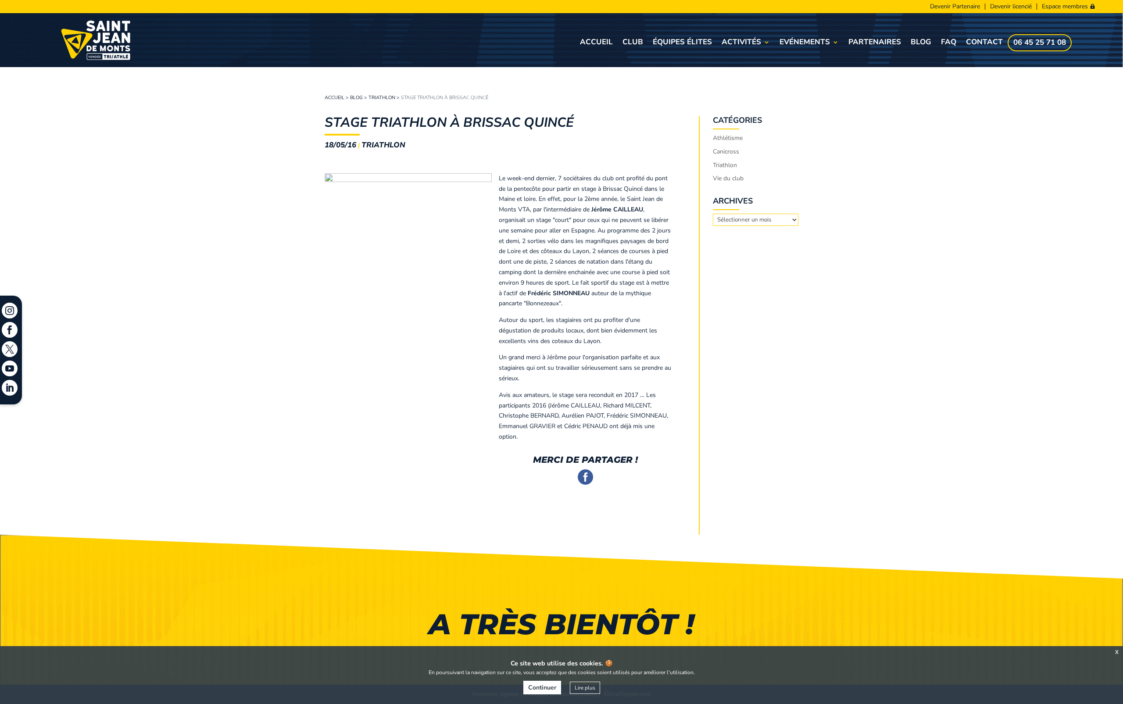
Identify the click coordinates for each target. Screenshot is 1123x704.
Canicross (726, 151)
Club (632, 43)
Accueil (596, 43)
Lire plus (585, 687)
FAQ (948, 43)
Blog (921, 43)
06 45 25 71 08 (1039, 43)
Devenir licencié (1011, 7)
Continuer (542, 687)
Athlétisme (728, 138)
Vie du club (728, 178)
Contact (984, 43)
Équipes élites (682, 43)
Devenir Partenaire (955, 7)
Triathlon (381, 97)
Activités (741, 43)
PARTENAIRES (874, 43)
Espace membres (1065, 7)
